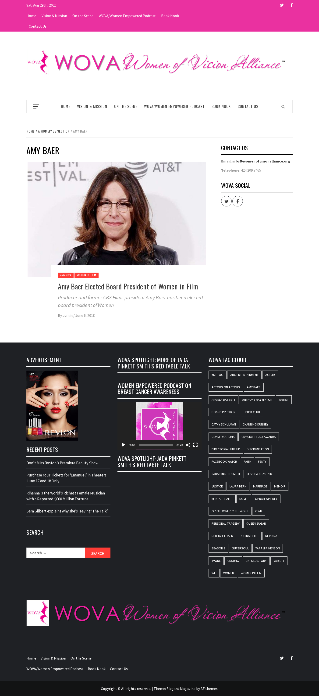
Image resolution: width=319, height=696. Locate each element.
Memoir (279, 486)
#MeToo (217, 375)
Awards (65, 275)
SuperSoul (240, 548)
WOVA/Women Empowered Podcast (127, 15)
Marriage (260, 486)
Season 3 (218, 548)
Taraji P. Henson (267, 548)
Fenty (262, 461)
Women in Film (86, 275)
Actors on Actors (226, 387)
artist (284, 399)
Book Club (252, 412)
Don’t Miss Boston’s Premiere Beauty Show (62, 462)
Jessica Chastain (259, 474)
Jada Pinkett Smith (226, 474)
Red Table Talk (222, 536)
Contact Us (37, 26)
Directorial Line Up (226, 449)
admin (68, 315)
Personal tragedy (226, 523)
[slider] (156, 445)
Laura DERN (238, 486)
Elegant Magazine (181, 688)
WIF (214, 573)
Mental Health (222, 499)
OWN (258, 511)
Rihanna (271, 536)
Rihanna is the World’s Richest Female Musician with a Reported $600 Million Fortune (65, 496)
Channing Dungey (255, 424)
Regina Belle (249, 536)
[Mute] (188, 445)
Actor (270, 375)
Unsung (233, 561)
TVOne (216, 561)
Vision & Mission (54, 15)
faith (247, 461)
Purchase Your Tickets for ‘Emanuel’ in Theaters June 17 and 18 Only (66, 478)
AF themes (209, 688)
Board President (224, 412)
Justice (217, 486)
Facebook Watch (224, 461)
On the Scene (82, 15)
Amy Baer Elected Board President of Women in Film (128, 286)
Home (31, 15)
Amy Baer (254, 387)
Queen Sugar (256, 523)
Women (228, 573)
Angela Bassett (223, 399)
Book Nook (170, 15)
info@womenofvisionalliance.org (261, 161)
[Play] (123, 445)
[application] (159, 426)
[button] (159, 426)
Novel (243, 499)
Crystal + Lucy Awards (258, 437)
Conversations (223, 437)
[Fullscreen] (195, 445)
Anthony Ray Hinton (257, 399)
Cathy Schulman (224, 424)
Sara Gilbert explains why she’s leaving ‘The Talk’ (67, 511)
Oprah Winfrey (266, 499)
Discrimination (258, 449)
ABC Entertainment (244, 375)
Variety (278, 561)
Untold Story (256, 561)
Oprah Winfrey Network (230, 511)
